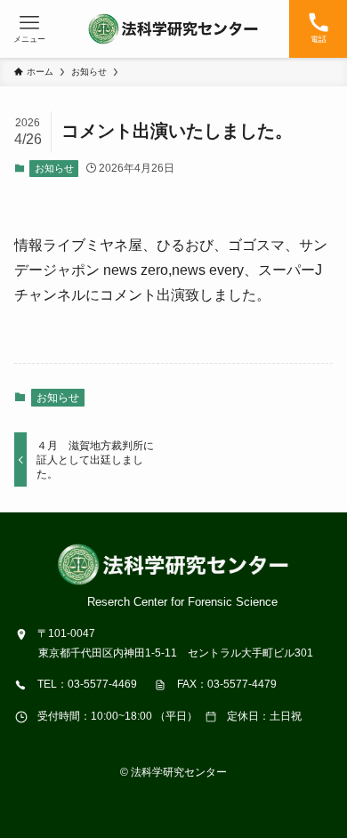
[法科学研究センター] (173, 29)
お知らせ (54, 168)
